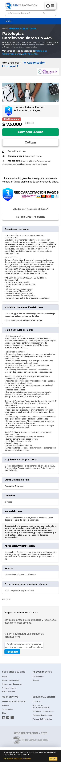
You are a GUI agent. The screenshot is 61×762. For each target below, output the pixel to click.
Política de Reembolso (42, 719)
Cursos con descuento (12, 684)
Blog (4, 713)
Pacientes (33, 54)
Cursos (5, 676)
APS (24, 54)
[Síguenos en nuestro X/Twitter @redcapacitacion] (12, 717)
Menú (9, 21)
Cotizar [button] (30, 142)
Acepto (53, 759)
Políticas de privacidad (42, 715)
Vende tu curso (8, 692)
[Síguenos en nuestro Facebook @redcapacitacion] (7, 717)
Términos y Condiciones (43, 711)
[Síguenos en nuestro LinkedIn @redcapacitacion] (3, 717)
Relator (36, 680)
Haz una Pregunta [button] (32, 217)
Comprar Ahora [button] (30, 132)
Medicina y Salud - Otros (22, 28)
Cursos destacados (10, 680)
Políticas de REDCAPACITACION (41, 706)
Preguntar (12, 651)
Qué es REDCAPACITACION (13, 701)
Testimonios (7, 709)
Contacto (37, 701)
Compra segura (9, 688)
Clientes (5, 705)
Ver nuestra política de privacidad (17, 759)
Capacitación (38, 676)
